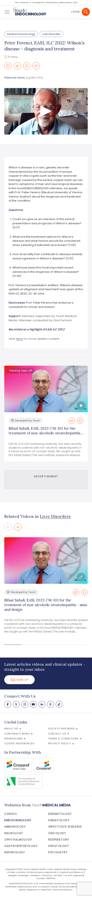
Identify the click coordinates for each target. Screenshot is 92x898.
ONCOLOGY (57, 833)
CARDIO (10, 814)
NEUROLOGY (13, 833)
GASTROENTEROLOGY (20, 846)
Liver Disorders (51, 34)
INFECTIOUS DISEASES (65, 827)
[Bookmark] (26, 66)
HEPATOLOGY (58, 846)
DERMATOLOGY (60, 814)
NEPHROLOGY (14, 852)
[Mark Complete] (17, 66)
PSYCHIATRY (57, 852)
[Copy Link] (36, 66)
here (19, 339)
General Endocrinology (21, 34)
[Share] (8, 66)
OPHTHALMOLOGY (18, 840)
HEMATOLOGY (59, 820)
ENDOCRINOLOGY (17, 820)
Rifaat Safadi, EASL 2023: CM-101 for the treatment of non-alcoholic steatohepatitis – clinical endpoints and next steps (46, 433)
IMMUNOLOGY (15, 827)
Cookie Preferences (19, 743)
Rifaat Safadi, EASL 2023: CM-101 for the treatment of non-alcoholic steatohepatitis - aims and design (45, 605)
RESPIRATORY (58, 840)
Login (75, 11)
